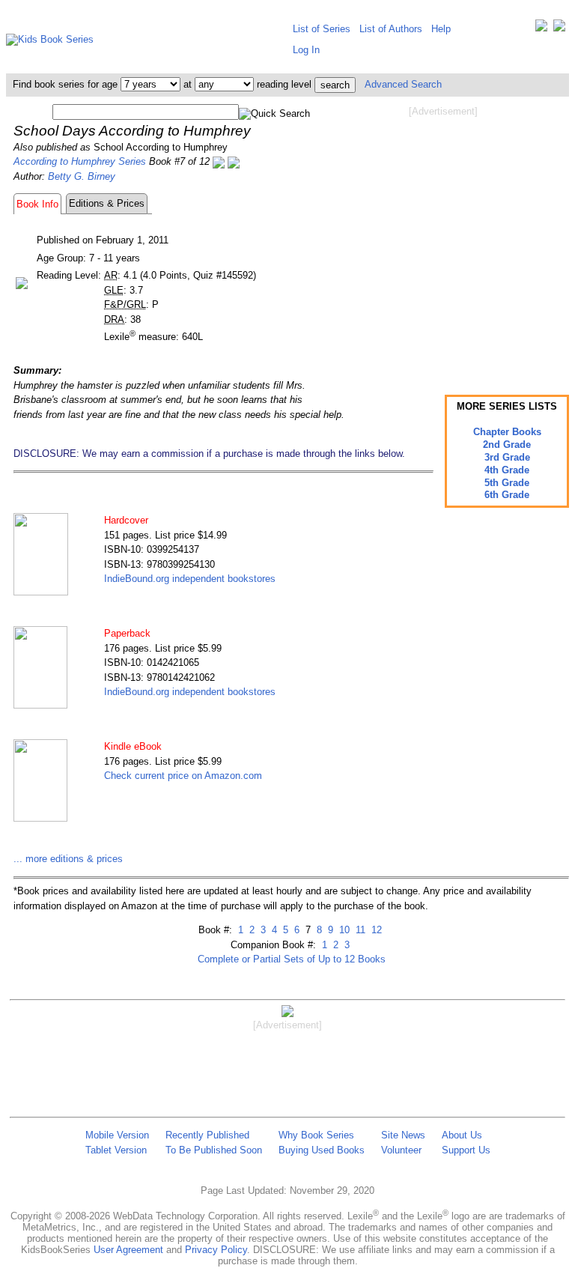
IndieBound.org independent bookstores (190, 578)
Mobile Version (117, 1135)
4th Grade (506, 470)
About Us (462, 1135)
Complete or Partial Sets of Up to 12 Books (292, 959)
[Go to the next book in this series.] (234, 161)
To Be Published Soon (213, 1150)
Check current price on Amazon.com (183, 775)
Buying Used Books (322, 1150)
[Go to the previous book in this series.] (219, 161)
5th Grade (506, 482)
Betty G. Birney (81, 176)
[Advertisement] (443, 238)
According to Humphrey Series (79, 161)
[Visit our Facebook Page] (559, 28)
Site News (403, 1135)
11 (359, 929)
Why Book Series (316, 1135)
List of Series (321, 28)
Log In (306, 49)
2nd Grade (507, 444)
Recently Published (207, 1135)
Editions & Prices (106, 203)
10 (343, 929)
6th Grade (506, 494)
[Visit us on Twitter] (541, 28)
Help (441, 28)
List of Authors (390, 28)
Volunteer (401, 1150)
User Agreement (128, 1249)
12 (375, 929)
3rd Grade (507, 457)
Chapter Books (507, 431)
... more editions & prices (68, 858)
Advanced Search (403, 84)
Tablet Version (116, 1150)
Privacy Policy (216, 1249)
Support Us (466, 1150)
